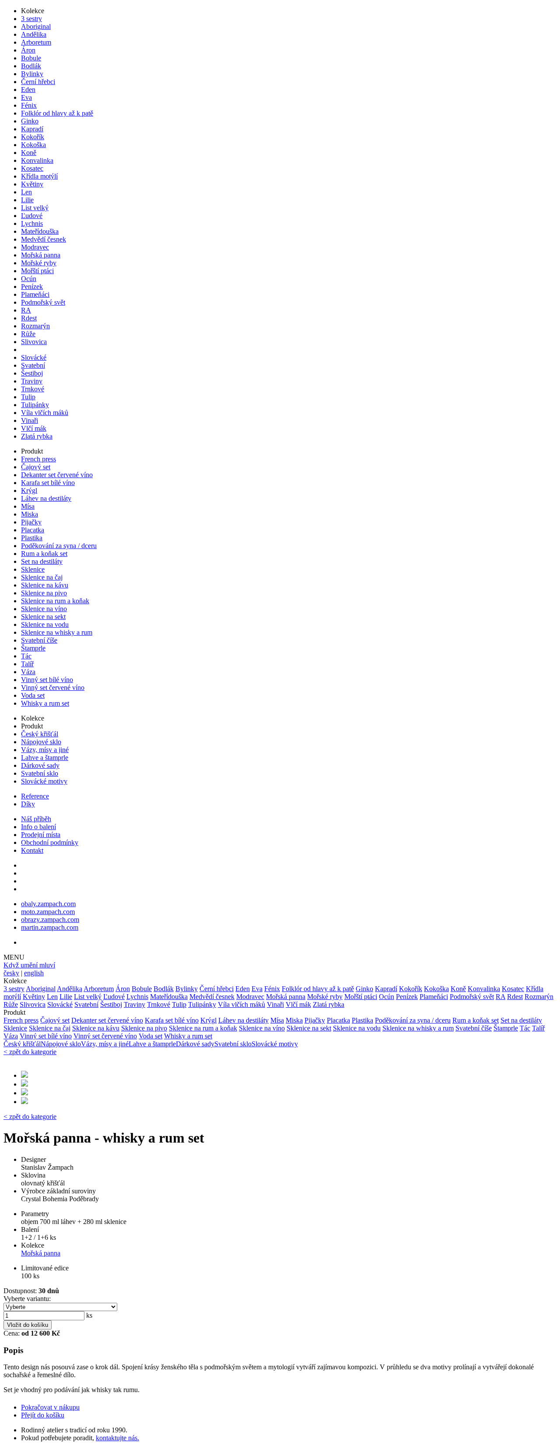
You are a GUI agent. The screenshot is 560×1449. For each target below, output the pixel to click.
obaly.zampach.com (48, 903)
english (34, 973)
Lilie (27, 200)
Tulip (28, 397)
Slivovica (34, 341)
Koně (28, 152)
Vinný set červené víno (52, 687)
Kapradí (32, 129)
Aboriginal (36, 26)
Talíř (27, 664)
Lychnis (32, 223)
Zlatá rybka (36, 436)
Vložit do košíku (27, 1325)
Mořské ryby (38, 263)
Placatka (32, 530)
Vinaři (29, 420)
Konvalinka (37, 160)
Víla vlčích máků (44, 412)
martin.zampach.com (49, 927)
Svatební (33, 365)
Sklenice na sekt (43, 616)
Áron (28, 50)
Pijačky (31, 522)
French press (38, 459)
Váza (28, 671)
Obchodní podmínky (49, 842)
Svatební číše (39, 640)
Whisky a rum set (45, 703)
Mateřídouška (40, 231)
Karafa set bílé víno (48, 482)
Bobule (31, 58)
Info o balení (38, 826)
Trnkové (32, 389)
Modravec (35, 247)
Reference (35, 796)
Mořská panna (40, 255)
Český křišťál (39, 734)
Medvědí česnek (43, 239)
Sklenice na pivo (44, 593)
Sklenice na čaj (42, 577)
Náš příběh (36, 819)
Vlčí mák (33, 428)
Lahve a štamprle (44, 757)
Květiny (32, 184)
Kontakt (32, 850)
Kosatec (32, 168)
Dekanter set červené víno (57, 474)
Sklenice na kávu (44, 585)
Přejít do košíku (42, 1415)
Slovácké (33, 357)
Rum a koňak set (44, 553)
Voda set (33, 695)
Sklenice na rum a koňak (55, 601)
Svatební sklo (39, 773)
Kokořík (32, 137)
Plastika (31, 538)
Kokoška (33, 144)
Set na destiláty (42, 561)
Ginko (29, 121)
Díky (28, 804)
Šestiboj (32, 373)
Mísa (28, 506)
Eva (26, 97)
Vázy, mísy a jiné (45, 749)
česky (11, 973)
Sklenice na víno (44, 608)
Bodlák (31, 66)
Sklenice (33, 569)
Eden (28, 89)
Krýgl (29, 490)
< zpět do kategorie (30, 1051)
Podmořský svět (43, 302)
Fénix (29, 105)
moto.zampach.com (48, 911)
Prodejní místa (40, 834)
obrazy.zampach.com (50, 919)
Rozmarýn (35, 326)
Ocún (28, 278)
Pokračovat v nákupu (50, 1407)
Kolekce (32, 10)
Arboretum (36, 42)
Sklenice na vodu (45, 624)
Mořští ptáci (37, 270)
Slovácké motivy (44, 781)
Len (26, 192)
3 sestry (31, 18)
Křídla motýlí (39, 176)
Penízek (32, 286)
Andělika (33, 34)
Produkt (32, 451)
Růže (28, 334)
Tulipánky (35, 404)
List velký (35, 207)
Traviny (31, 381)
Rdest (29, 318)
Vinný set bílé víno (47, 679)
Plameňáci (35, 294)
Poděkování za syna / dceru (59, 545)
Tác (26, 656)
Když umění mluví (29, 965)
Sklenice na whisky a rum (56, 632)
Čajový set (35, 467)
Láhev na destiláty (46, 498)
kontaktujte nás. (117, 1438)
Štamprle (33, 648)
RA (26, 310)
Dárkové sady (40, 765)
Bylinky (32, 73)
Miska (29, 514)
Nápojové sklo (41, 742)
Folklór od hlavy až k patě (57, 113)
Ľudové (31, 215)
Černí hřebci (38, 81)
